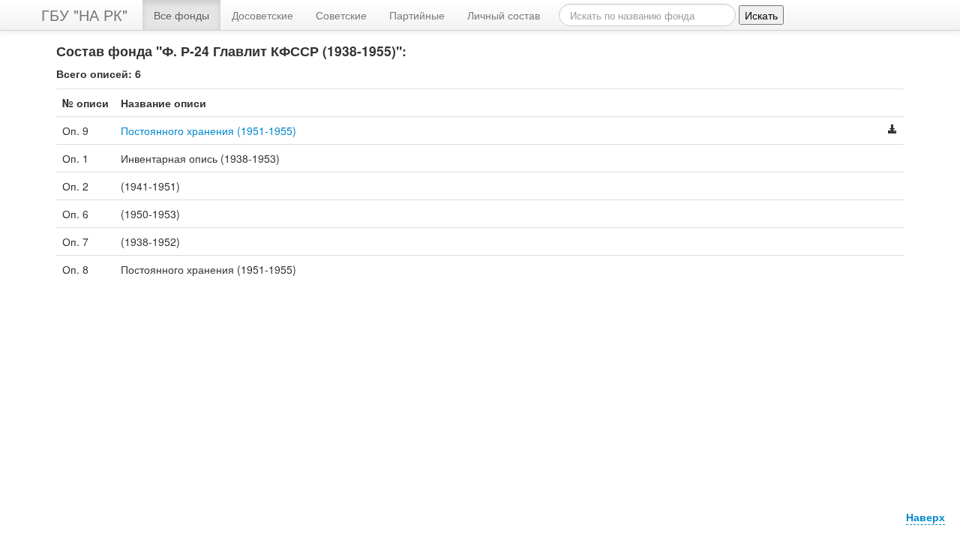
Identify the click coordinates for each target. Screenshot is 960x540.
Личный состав (503, 15)
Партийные (417, 15)
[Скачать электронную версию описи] (892, 130)
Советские (341, 15)
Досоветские (262, 15)
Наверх (925, 516)
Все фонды (181, 15)
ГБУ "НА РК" (84, 15)
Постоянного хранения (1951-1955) (208, 130)
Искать (761, 15)
